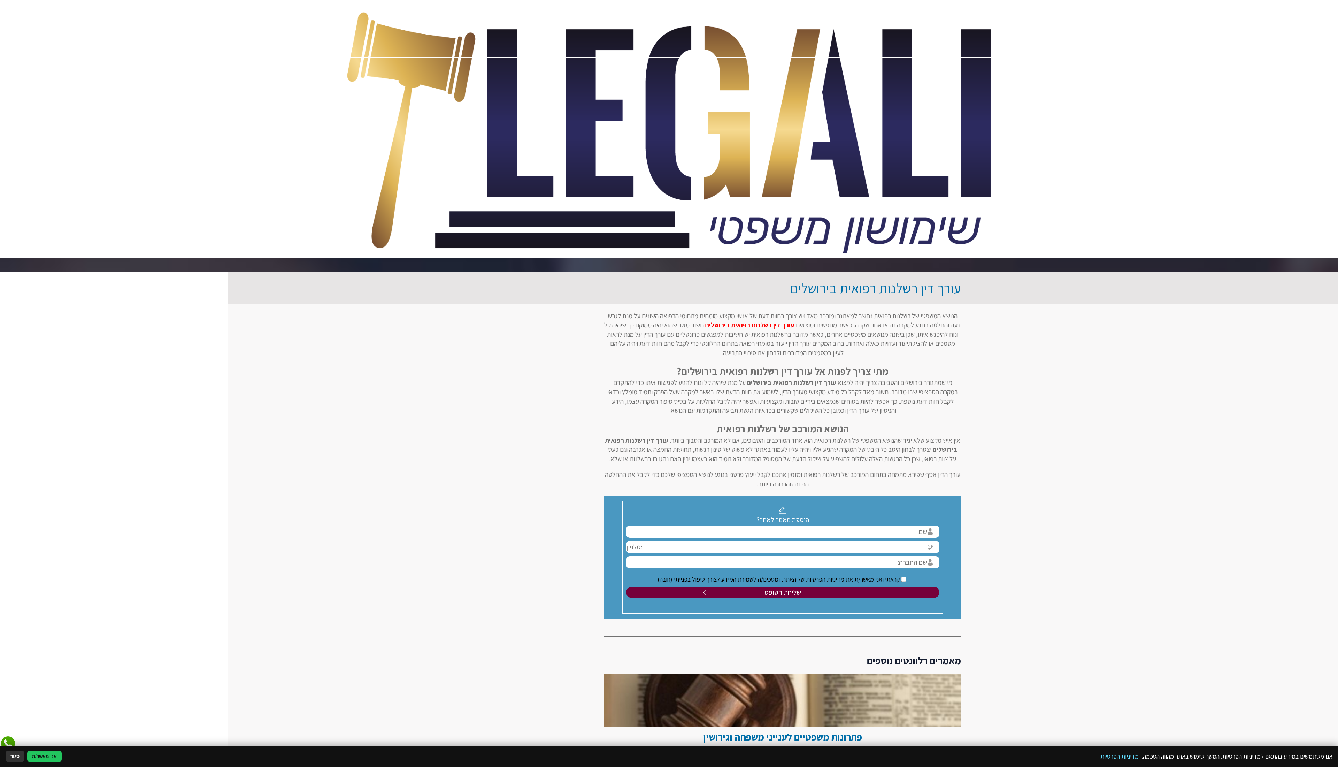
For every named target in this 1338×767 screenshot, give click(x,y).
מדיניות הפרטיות (1119, 756)
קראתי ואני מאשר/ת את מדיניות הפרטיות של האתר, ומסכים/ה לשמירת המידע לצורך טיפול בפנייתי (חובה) (666, 579)
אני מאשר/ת (44, 756)
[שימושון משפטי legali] (669, 129)
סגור (15, 756)
